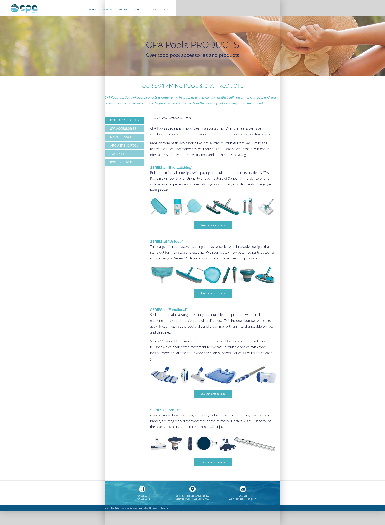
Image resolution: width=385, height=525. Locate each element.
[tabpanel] (213, 294)
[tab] (124, 120)
